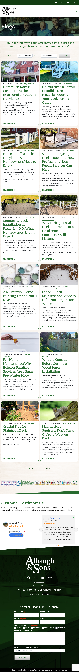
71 (41, 468)
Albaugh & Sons (16, 523)
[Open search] (76, 11)
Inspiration (29, 287)
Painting (36, 628)
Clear (64, 55)
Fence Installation (28, 151)
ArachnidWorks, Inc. (61, 670)
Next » (47, 468)
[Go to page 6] (60, 545)
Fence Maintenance (58, 289)
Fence (19, 628)
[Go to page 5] (58, 545)
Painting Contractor (27, 84)
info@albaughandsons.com (47, 590)
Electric (61, 628)
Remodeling (49, 628)
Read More (8, 123)
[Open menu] (67, 11)
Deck (27, 628)
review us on (15, 535)
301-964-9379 (25, 590)
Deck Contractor (66, 84)
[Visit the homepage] (39, 565)
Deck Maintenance (68, 151)
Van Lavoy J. (55, 518)
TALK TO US (22, 657)
